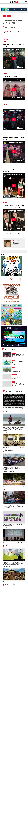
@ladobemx (5, 39)
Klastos (7, 328)
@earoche (22, 26)
